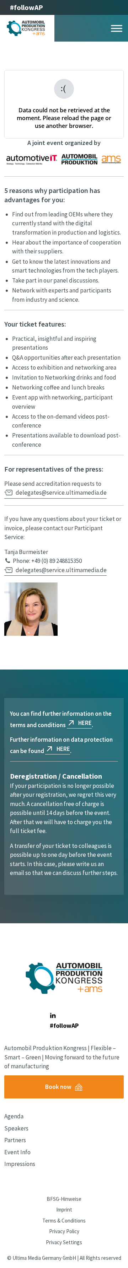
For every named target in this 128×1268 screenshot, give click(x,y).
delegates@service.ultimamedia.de (61, 492)
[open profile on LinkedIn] (53, 1015)
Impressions (19, 1164)
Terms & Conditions (64, 1220)
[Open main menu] (116, 28)
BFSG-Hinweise (64, 1199)
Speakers (16, 1128)
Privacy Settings (64, 1242)
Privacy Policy (64, 1231)
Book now (58, 1087)
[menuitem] (32, 1116)
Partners (15, 1140)
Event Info (17, 1152)
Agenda (13, 1116)
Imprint (64, 1209)
